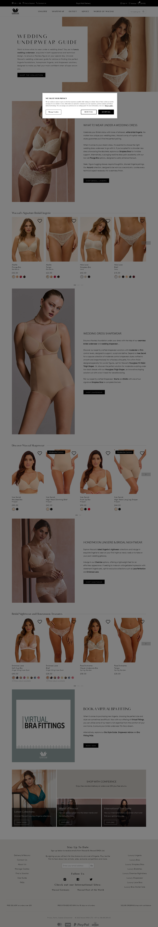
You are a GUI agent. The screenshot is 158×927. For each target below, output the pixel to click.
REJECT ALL (89, 112)
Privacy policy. (109, 105)
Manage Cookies (53, 112)
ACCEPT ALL (106, 112)
